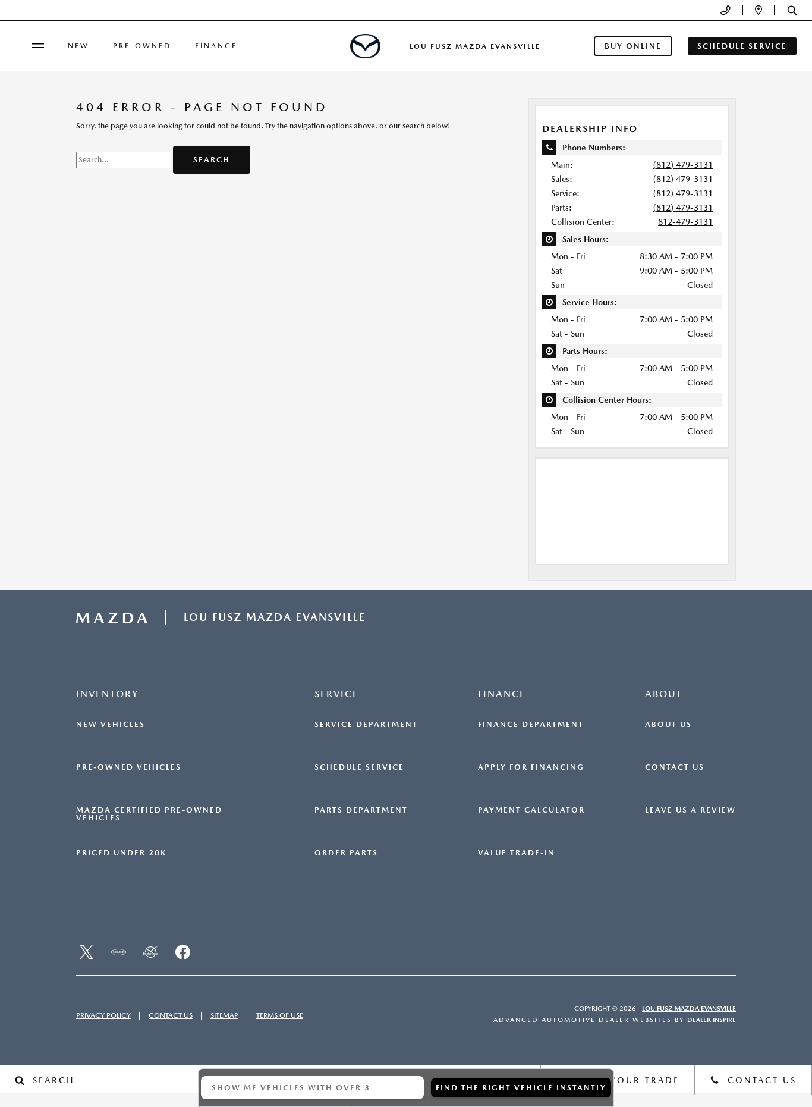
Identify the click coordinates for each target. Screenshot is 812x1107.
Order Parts (346, 853)
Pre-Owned (142, 45)
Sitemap (224, 1015)
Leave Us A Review (690, 810)
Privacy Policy (103, 1015)
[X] (86, 952)
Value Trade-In (516, 853)
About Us (668, 724)
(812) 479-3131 (683, 165)
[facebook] (182, 952)
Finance (216, 45)
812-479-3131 (685, 222)
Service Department (366, 724)
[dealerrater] (150, 952)
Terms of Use (279, 1015)
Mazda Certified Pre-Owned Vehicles (149, 814)
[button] (792, 10)
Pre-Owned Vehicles (128, 767)
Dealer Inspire (711, 1020)
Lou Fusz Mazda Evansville (689, 1008)
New (78, 45)
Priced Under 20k (121, 853)
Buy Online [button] (633, 46)
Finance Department (531, 724)
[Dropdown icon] (725, 10)
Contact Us (674, 767)
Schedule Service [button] (742, 46)
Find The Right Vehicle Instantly (521, 1087)
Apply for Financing (531, 767)
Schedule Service (359, 767)
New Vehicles (110, 724)
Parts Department (361, 810)
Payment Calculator (531, 810)
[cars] (118, 952)
